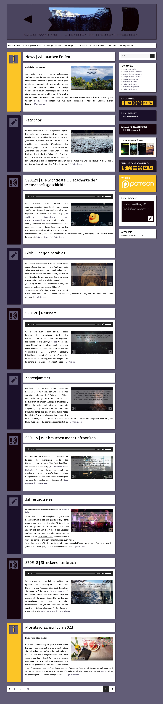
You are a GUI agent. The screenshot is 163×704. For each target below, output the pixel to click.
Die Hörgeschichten (52, 45)
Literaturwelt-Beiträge (130, 79)
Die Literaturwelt (97, 45)
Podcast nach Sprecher (131, 87)
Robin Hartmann (48, 611)
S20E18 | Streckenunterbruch (50, 562)
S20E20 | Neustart (40, 313)
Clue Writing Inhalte (129, 69)
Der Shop (112, 45)
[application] (69, 196)
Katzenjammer (37, 378)
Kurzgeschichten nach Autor (132, 71)
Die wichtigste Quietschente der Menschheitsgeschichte (46, 217)
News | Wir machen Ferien (47, 57)
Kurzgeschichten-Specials (132, 76)
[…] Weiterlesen (38, 104)
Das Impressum (126, 45)
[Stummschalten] (103, 196)
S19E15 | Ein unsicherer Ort (132, 130)
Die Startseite (14, 45)
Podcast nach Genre (130, 84)
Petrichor (33, 120)
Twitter (104, 671)
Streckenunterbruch (58, 591)
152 (28, 689)
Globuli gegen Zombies (45, 253)
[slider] (108, 196)
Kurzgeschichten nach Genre (132, 74)
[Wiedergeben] (28, 196)
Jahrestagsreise (39, 499)
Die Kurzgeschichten (32, 45)
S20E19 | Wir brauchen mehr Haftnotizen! (61, 438)
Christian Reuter (42, 237)
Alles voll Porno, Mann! (131, 116)
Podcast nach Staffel (130, 89)
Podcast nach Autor (130, 81)
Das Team (82, 45)
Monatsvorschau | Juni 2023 (49, 627)
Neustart (53, 342)
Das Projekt (69, 45)
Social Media (40, 101)
